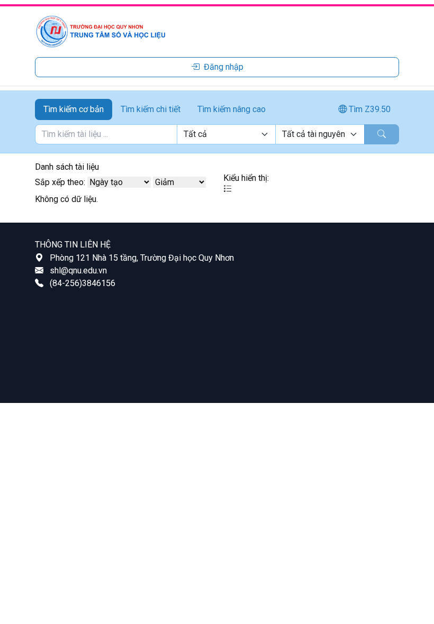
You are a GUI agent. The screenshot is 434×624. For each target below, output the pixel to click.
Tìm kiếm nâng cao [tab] (231, 109)
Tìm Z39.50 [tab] (369, 109)
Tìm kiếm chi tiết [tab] (150, 109)
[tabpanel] (217, 134)
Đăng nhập (223, 67)
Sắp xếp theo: (60, 182)
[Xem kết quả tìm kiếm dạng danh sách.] (227, 189)
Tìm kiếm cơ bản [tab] (73, 109)
